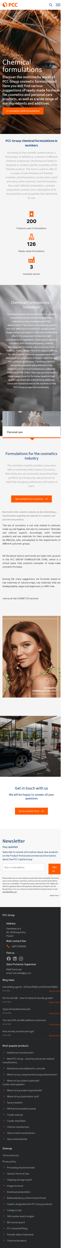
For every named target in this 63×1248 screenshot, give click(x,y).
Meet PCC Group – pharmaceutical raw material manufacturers (28, 1068)
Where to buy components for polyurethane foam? (32, 1082)
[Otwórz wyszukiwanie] (48, 4)
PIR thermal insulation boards (21, 1116)
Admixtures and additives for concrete (26, 1076)
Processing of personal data (21, 1175)
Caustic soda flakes (16, 1129)
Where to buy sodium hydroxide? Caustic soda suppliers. (21, 1090)
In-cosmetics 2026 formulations (23, 110)
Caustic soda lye (15, 1123)
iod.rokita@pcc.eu (15, 900)
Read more (52, 903)
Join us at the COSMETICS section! (20, 609)
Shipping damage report (19, 1188)
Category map (14, 1218)
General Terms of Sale (18, 1181)
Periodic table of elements (20, 1242)
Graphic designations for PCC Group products (29, 1212)
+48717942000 (18, 954)
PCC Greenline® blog (17, 1236)
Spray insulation (15, 1110)
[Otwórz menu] (55, 4)
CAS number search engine (20, 1224)
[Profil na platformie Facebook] (8, 966)
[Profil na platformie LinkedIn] (14, 966)
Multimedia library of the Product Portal (26, 1206)
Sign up (52, 877)
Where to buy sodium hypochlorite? (24, 1098)
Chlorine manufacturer (18, 1135)
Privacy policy (9, 1169)
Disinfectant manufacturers (20, 1060)
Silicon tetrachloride (17, 1147)
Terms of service (10, 1163)
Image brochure (15, 1194)
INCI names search (16, 1230)
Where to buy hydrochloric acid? (23, 1104)
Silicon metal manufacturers (21, 1141)
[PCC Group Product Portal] (10, 4)
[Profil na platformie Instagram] (21, 966)
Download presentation (18, 1200)
